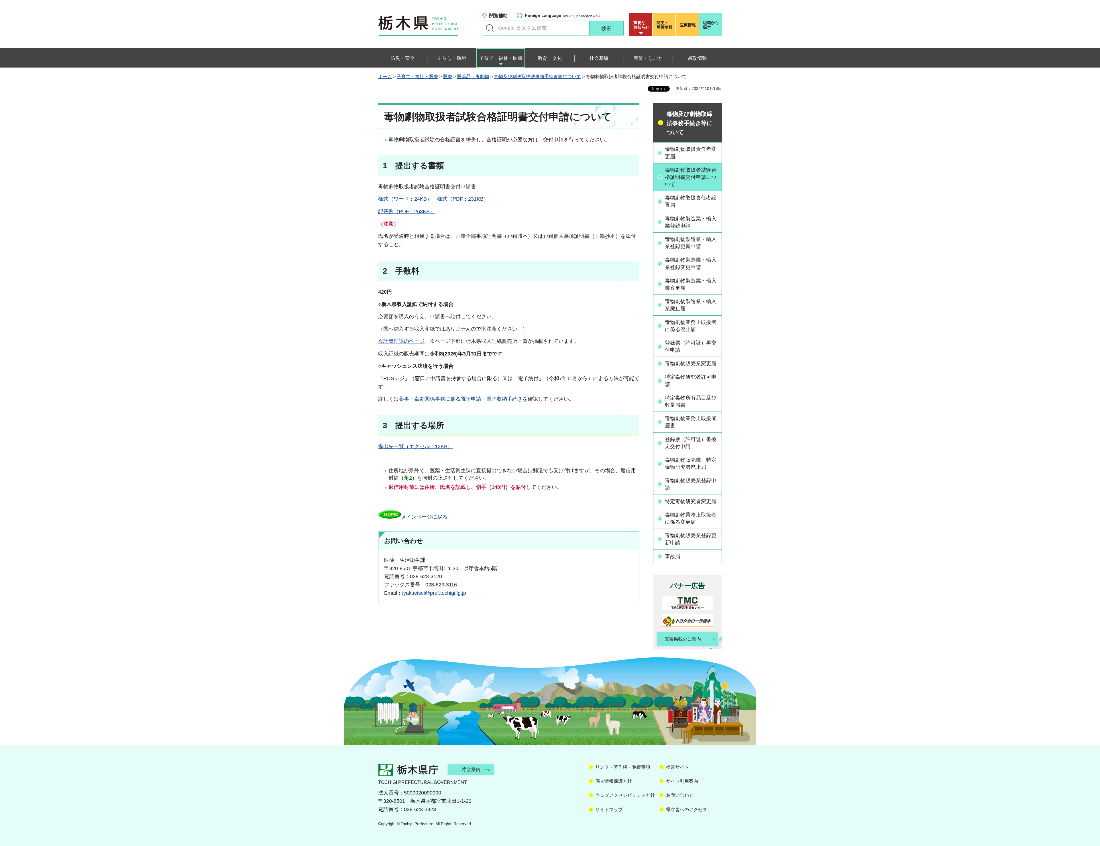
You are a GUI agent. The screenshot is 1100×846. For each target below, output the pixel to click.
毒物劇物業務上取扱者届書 (690, 422)
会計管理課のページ (401, 341)
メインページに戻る (424, 517)
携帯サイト (677, 767)
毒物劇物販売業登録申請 (690, 484)
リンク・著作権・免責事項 (622, 767)
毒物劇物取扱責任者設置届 (690, 201)
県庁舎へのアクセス (686, 809)
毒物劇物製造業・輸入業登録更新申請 (690, 242)
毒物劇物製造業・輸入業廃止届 (690, 305)
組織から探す (711, 24)
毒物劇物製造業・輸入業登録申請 (690, 222)
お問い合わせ (680, 795)
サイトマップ (609, 809)
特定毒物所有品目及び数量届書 (690, 401)
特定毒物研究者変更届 (690, 501)
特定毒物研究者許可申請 (690, 380)
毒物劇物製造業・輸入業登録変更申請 (690, 263)
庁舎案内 (471, 769)
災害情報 (665, 24)
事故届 (672, 556)
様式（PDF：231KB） (463, 199)
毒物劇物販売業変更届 (690, 363)
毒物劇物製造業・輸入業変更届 (690, 284)
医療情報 (688, 25)
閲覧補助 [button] (498, 15)
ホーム (385, 76)
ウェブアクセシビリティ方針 (625, 795)
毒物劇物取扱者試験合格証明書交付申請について (690, 177)
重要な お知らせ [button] (641, 24)
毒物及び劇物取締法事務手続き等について (537, 76)
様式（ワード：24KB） (405, 199)
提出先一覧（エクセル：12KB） (415, 446)
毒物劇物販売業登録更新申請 (690, 539)
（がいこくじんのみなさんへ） (563, 15)
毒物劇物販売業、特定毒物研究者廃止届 (690, 463)
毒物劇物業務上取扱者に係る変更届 (690, 518)
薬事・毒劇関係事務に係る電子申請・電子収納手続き (460, 399)
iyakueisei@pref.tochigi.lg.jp (434, 593)
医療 (447, 76)
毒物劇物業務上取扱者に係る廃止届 (690, 325)
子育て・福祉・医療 (417, 76)
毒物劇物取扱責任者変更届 (690, 152)
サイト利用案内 (682, 781)
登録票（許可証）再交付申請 (690, 346)
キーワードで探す (490, 28)
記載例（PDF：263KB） (406, 211)
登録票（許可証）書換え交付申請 (690, 442)
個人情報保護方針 (613, 781)
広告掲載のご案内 (682, 639)
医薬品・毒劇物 (473, 76)
